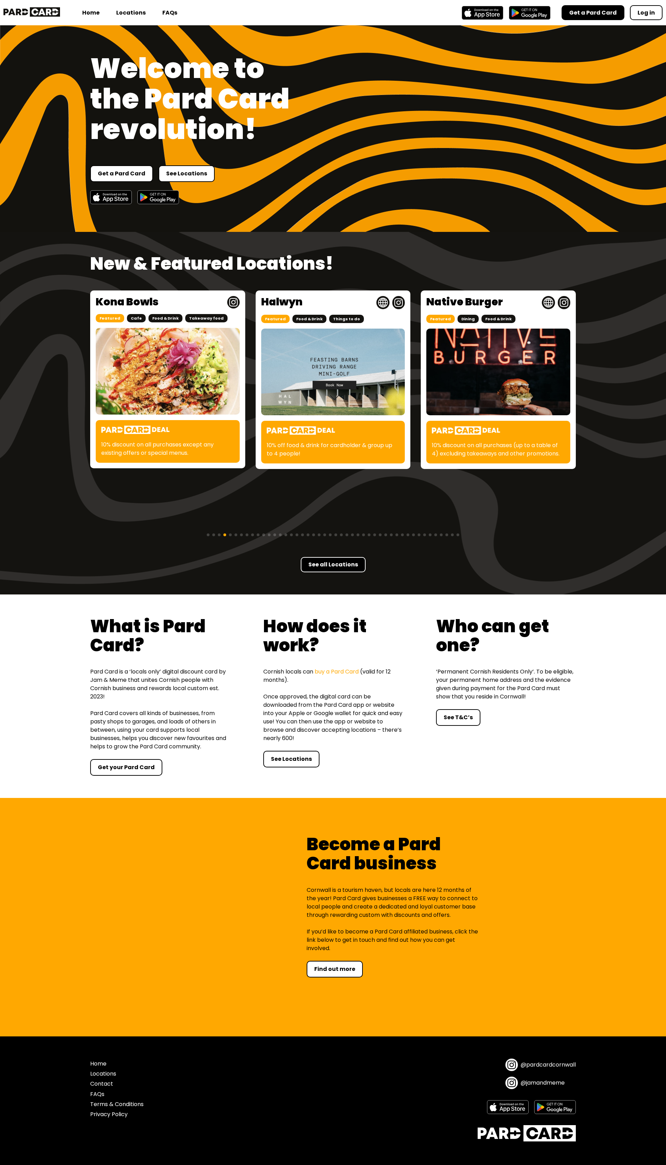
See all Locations (333, 564)
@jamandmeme (543, 1083)
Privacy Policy (109, 1114)
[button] (208, 534)
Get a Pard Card (121, 173)
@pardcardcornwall (548, 1065)
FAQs (169, 13)
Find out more (334, 969)
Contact (101, 1084)
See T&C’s (458, 717)
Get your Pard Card (126, 767)
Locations (131, 13)
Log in (646, 13)
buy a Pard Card (337, 672)
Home (91, 13)
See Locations (186, 173)
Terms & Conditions (117, 1104)
